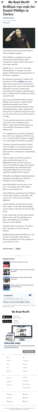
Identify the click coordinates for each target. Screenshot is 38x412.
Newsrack (25, 371)
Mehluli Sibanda (8, 18)
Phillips (22, 81)
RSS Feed (26, 398)
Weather (25, 364)
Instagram (10, 401)
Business (9, 360)
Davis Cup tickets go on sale (19, 262)
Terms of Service (6, 306)
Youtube (26, 394)
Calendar (25, 367)
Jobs (24, 357)
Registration (26, 380)
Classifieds (25, 360)
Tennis (18, 249)
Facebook (9, 394)
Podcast (26, 401)
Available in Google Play (16, 321)
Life (8, 367)
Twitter (9, 398)
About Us (9, 378)
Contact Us (9, 381)
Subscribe (9, 385)
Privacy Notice (26, 384)
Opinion (9, 371)
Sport (8, 364)
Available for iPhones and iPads (17, 316)
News (8, 357)
